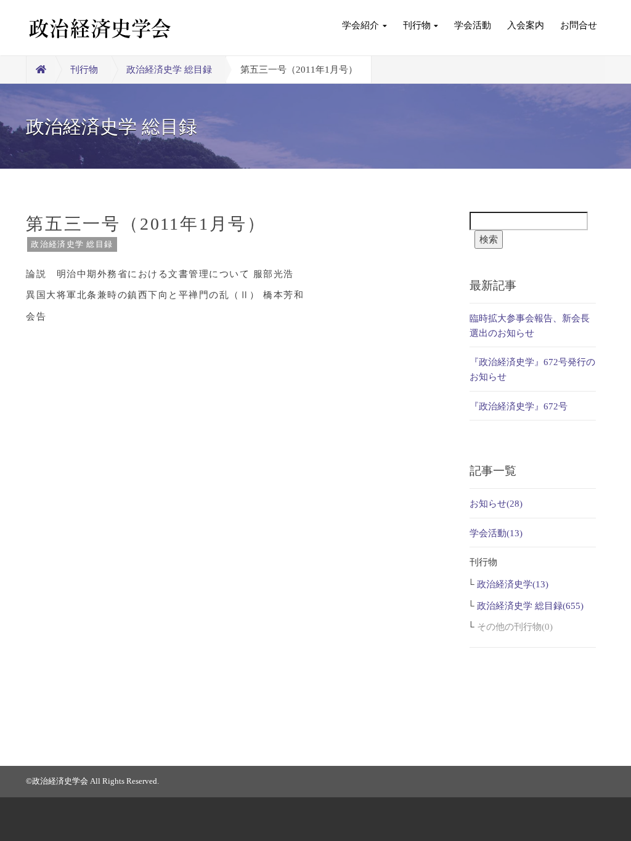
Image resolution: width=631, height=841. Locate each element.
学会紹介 (360, 25)
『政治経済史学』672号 (519, 406)
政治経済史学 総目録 (169, 69)
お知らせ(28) (496, 504)
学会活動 (472, 25)
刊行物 (417, 25)
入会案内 (525, 25)
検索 (488, 239)
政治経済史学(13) (512, 584)
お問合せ (578, 25)
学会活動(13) (496, 533)
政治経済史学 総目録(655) (530, 606)
